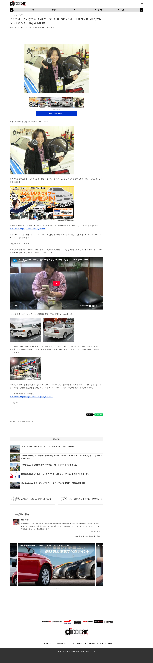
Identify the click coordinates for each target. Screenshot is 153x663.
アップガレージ (21, 421)
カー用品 (121, 10)
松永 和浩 (50, 27)
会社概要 (92, 643)
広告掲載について (63, 643)
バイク (32, 10)
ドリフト (12, 421)
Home (76, 10)
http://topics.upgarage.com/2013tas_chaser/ (27, 228)
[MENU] (142, 3)
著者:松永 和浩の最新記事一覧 (87, 536)
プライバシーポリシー (78, 643)
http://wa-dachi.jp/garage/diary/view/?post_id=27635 (31, 396)
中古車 (54, 10)
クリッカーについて (48, 643)
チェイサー (29, 421)
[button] (141, 9)
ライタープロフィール (104, 643)
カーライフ (99, 10)
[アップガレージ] (42, 150)
